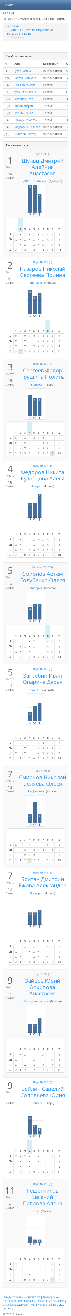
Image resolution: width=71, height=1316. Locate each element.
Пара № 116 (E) (42, 1184)
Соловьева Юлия (42, 1095)
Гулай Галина (22, 71)
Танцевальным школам (18, 1301)
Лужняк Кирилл (23, 113)
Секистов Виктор (25, 134)
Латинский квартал (35, 1001)
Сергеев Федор (42, 370)
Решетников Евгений (43, 1194)
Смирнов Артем (42, 573)
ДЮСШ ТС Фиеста (35, 181)
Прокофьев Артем (25, 120)
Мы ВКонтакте (40, 1304)
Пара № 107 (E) (42, 465)
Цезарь (35, 486)
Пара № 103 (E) (42, 1082)
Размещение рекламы (50, 1301)
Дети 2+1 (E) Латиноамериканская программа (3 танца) (29, 31)
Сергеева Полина (42, 274)
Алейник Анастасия (42, 170)
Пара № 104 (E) (42, 363)
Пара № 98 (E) (42, 770)
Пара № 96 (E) (42, 154)
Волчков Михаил (24, 85)
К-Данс (34, 689)
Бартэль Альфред (25, 78)
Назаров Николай (42, 268)
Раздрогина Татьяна (27, 127)
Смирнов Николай (42, 777)
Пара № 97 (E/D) (42, 567)
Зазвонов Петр (23, 99)
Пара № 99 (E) (42, 974)
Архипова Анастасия (42, 990)
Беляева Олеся (42, 783)
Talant (8, 5)
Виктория (35, 282)
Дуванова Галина (25, 92)
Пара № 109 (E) (42, 262)
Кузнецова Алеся (42, 478)
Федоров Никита (42, 472)
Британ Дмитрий (42, 879)
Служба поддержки (15, 1304)
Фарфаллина (35, 791)
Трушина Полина (42, 376)
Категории (12, 26)
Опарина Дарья (42, 681)
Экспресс (36, 384)
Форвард (35, 893)
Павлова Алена (42, 1203)
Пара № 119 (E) (42, 872)
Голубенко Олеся (42, 580)
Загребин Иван (42, 675)
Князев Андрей (23, 106)
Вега (36, 1211)
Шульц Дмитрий (43, 160)
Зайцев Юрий (42, 980)
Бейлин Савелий (42, 1088)
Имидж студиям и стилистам (21, 1297)
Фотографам (51, 1297)
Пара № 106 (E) (42, 669)
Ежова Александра (42, 885)
